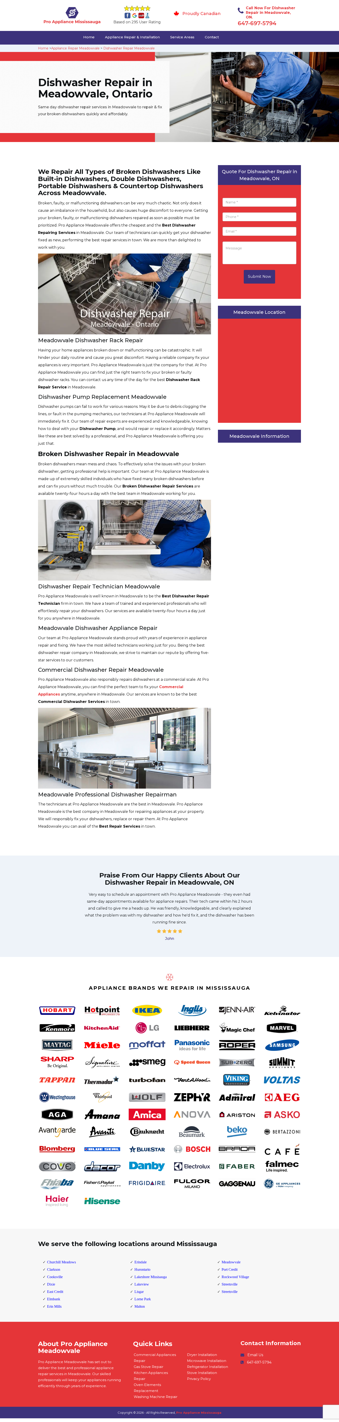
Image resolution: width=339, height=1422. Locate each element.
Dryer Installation (202, 1354)
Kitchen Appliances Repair (151, 1376)
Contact (212, 37)
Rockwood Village (235, 1277)
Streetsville (230, 1284)
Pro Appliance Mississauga (198, 1412)
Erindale (140, 1262)
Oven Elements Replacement (147, 1388)
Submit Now (259, 276)
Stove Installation (202, 1373)
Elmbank (53, 1299)
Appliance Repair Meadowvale (75, 48)
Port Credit (230, 1269)
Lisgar (139, 1292)
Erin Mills (54, 1306)
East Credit (55, 1292)
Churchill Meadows (61, 1262)
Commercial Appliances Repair (155, 1357)
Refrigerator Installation (207, 1367)
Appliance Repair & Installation (132, 37)
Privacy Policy (199, 1379)
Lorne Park (142, 1299)
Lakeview (141, 1284)
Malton (139, 1306)
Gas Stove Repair (148, 1367)
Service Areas (182, 37)
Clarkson (53, 1269)
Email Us (255, 1355)
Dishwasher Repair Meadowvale (129, 48)
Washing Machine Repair (155, 1397)
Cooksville (55, 1277)
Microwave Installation (206, 1360)
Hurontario (142, 1269)
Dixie (51, 1284)
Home (89, 37)
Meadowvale (231, 1262)
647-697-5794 (257, 23)
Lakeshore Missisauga (150, 1277)
